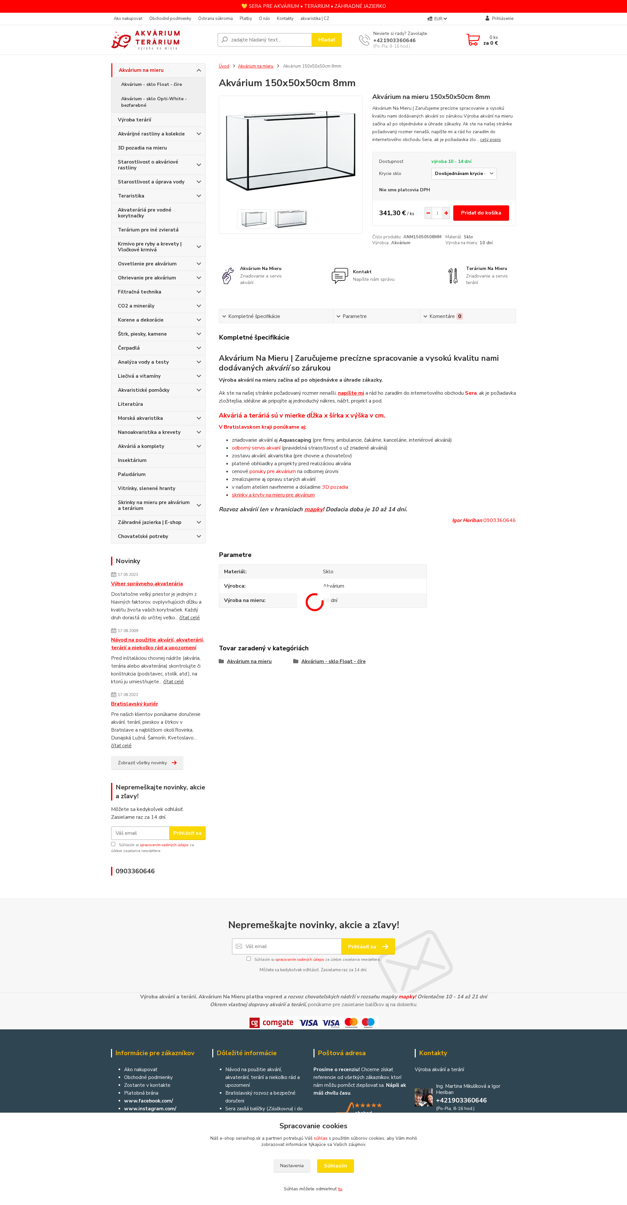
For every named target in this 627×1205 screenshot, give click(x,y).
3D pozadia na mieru (142, 148)
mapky (313, 509)
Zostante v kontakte (147, 1085)
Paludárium (132, 474)
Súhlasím (335, 1165)
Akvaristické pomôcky (143, 390)
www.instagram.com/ (150, 1108)
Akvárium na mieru (141, 70)
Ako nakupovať (128, 19)
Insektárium (132, 460)
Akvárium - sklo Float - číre (151, 84)
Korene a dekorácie (141, 320)
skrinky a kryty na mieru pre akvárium (273, 495)
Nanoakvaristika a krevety (149, 432)
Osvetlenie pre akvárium (147, 264)
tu (340, 1189)
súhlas (321, 1138)
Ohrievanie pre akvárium (147, 278)
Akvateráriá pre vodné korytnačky (144, 213)
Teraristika (131, 196)
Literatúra (130, 404)
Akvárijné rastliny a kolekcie (151, 134)
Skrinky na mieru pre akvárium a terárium (154, 505)
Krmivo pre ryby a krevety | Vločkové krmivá (150, 247)
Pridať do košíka (481, 212)
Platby (246, 19)
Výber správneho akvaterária (147, 583)
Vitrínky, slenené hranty (146, 488)
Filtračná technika (139, 292)
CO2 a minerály (136, 306)
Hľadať (326, 39)
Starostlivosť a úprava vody (151, 182)
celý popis (490, 139)
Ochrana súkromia (215, 19)
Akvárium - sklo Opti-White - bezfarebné (154, 102)
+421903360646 (394, 40)
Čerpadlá (129, 348)
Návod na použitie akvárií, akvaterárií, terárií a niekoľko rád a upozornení (157, 643)
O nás (264, 19)
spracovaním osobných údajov (164, 845)
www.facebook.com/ (148, 1101)
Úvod (224, 66)
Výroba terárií (134, 120)
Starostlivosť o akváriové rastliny (148, 165)
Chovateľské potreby (143, 536)
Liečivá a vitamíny (139, 376)
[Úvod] (161, 39)
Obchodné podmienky (170, 19)
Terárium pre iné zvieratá (148, 230)
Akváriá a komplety (141, 446)
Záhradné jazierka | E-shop (149, 522)
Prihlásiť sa (187, 833)
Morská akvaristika (140, 418)
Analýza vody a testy (143, 362)
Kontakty (285, 19)
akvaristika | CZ (314, 19)
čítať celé (189, 617)
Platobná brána (141, 1093)
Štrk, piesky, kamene (142, 334)
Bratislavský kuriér (134, 703)
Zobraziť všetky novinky (142, 763)
